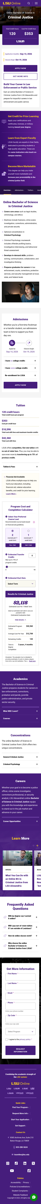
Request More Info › (20, 1113)
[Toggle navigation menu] (36, 3)
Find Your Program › (20, 1107)
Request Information (20, 1050)
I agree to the (20, 1039)
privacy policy (25, 1039)
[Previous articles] (33, 845)
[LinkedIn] (24, 1163)
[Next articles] (37, 845)
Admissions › (19, 190)
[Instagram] (7, 1163)
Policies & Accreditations (20, 1186)
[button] (34, 1197)
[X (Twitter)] (33, 1163)
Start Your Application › (20, 1119)
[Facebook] (29, 1170)
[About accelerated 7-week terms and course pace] (34, 522)
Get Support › (20, 1125)
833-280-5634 (22, 1147)
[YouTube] (11, 1170)
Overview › (7, 190)
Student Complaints (20, 1190)
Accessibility (16, 1182)
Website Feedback (20, 1195)
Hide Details (19, 620)
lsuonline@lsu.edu (21, 1154)
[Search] (28, 3)
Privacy (26, 1182)
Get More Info (20, 76)
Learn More (11, 494)
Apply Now (20, 68)
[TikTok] (16, 1163)
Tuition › (31, 190)
